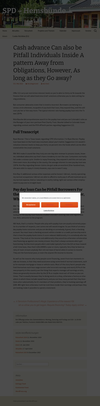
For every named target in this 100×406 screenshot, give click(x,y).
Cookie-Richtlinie (49, 210)
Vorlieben (69, 205)
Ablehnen (50, 205)
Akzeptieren (30, 205)
